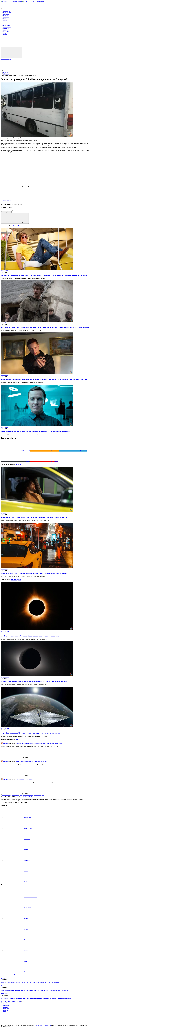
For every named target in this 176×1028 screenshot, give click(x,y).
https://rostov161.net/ (27, 796)
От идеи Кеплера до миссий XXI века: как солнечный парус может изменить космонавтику (30, 733)
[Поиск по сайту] (11, 46)
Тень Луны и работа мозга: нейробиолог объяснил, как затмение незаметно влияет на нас (30, 636)
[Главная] (13, 71)
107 (25, 461)
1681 (25, 451)
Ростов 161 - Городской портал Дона (11, 1001)
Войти (2, 59)
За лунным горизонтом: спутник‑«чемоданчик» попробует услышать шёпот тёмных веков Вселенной (34, 681)
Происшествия (4, 978)
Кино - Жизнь (17, 226)
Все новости (18, 975)
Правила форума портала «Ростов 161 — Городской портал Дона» (31, 761)
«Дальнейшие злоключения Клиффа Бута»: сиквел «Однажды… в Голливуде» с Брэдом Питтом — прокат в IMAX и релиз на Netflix (44, 275)
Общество (3, 986)
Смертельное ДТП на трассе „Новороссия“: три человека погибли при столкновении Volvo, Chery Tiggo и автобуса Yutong (36, 998)
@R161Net (5, 743)
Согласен (7, 1026)
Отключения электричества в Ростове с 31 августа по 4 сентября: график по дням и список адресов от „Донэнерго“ (34, 990)
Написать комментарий (7, 203)
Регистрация (7, 59)
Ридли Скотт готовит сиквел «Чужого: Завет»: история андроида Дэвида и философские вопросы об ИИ (35, 432)
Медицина (18, 464)
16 (54, 451)
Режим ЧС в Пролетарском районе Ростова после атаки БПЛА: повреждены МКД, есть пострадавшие (30, 982)
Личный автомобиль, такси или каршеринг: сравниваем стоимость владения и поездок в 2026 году (33, 573)
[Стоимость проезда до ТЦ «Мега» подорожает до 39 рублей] (37, 136)
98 (54, 461)
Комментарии (7, 200)
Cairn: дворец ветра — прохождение (24, 779)
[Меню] (1, 8)
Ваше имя (3, 206)
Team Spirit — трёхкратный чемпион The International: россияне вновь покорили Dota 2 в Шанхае (38, 743)
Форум (18, 739)
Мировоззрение (16, 580)
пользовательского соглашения (42, 1025)
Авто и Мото (4, 569)
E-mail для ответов (6, 207)
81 (83, 451)
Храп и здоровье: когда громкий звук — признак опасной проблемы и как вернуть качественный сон (34, 517)
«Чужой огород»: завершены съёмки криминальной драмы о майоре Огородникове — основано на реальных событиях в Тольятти (44, 379)
